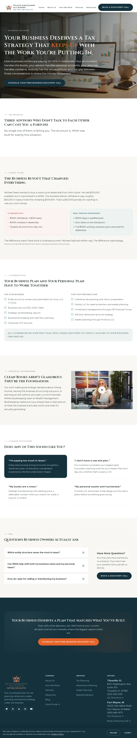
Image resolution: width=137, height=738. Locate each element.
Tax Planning (82, 680)
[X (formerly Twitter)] (12, 709)
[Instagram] (25, 709)
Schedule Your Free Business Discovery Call (34, 83)
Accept (127, 733)
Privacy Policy (57, 734)
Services (79, 7)
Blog (47, 699)
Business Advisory (84, 695)
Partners (49, 690)
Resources (91, 7)
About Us (51, 7)
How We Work (65, 7)
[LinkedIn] (19, 709)
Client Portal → (52, 704)
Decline (113, 733)
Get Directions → (115, 698)
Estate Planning (84, 690)
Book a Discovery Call (115, 7)
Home (41, 7)
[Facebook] (6, 709)
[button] (102, 390)
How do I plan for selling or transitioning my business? (37, 579)
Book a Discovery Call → (119, 721)
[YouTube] (31, 709)
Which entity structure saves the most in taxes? (33, 552)
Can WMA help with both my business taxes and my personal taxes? (41, 566)
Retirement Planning (86, 685)
